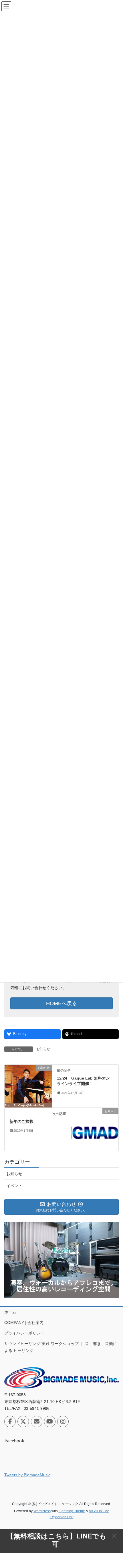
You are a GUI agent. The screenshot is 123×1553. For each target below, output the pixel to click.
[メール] (36, 1421)
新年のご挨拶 (21, 1121)
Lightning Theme (72, 1511)
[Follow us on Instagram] (63, 1421)
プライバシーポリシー (24, 1333)
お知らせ (43, 1049)
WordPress (42, 1511)
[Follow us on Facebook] (10, 1421)
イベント (14, 1185)
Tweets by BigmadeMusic (27, 1475)
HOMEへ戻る (61, 1003)
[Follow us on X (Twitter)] (23, 1421)
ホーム (10, 1312)
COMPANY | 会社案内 (23, 1322)
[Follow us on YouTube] (49, 1421)
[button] (113, 1535)
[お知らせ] (28, 1085)
